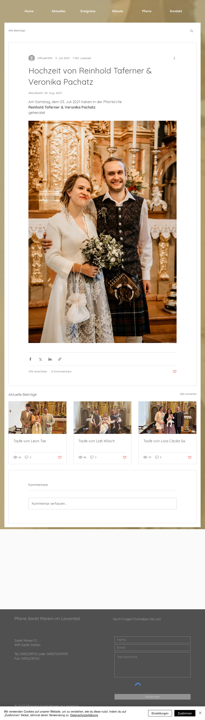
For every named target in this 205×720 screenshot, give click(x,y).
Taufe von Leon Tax (29, 441)
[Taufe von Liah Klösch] (103, 417)
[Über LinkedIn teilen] (50, 359)
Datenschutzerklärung (84, 715)
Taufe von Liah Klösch (96, 441)
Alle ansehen (188, 394)
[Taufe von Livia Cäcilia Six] (167, 417)
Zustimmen (185, 713)
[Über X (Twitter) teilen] (40, 359)
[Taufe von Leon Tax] (37, 417)
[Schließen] (200, 713)
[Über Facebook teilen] (30, 359)
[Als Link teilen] (60, 359)
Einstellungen (160, 713)
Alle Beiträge (16, 30)
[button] (191, 30)
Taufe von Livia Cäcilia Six (164, 441)
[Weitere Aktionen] (174, 58)
